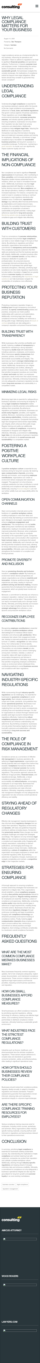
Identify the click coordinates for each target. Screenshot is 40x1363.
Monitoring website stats (10, 215)
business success (8, 1184)
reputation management (10, 1189)
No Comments (8, 48)
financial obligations (24, 489)
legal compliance (22, 1184)
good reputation (7, 146)
